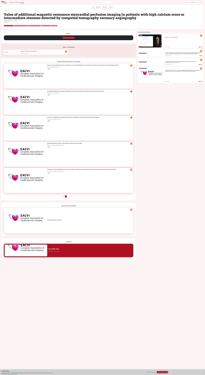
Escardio (11, 2)
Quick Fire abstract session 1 (54, 220)
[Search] (113, 2)
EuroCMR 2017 (54, 249)
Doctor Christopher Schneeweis (29, 51)
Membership (193, 2)
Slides (49, 68)
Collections (104, 7)
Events (110, 7)
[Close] (203, 372)
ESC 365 (22, 2)
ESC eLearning (17, 2)
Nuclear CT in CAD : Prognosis (171, 37)
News (186, 2)
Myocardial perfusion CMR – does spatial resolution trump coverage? (64, 143)
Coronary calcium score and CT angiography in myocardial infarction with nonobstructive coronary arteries (180, 62)
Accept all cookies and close (163, 372)
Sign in (200, 2)
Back (6, 10)
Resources (98, 7)
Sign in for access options (68, 37)
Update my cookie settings (151, 372)
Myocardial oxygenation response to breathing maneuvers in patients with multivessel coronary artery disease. (75, 91)
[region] (102, 372)
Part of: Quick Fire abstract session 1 (21, 25)
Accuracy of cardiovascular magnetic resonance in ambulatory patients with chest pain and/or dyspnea (73, 117)
